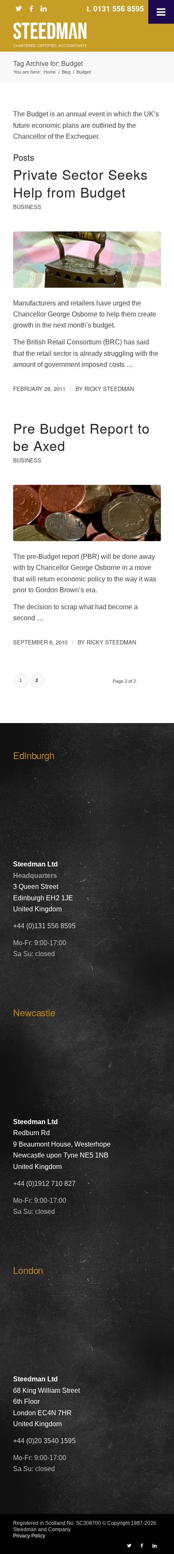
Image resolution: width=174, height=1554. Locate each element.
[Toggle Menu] (161, 12)
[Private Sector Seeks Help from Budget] (87, 259)
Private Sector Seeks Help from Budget (80, 182)
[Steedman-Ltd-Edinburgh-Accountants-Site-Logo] (72, 35)
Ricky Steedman (109, 389)
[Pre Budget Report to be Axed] (87, 513)
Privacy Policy (29, 1536)
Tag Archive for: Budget (48, 63)
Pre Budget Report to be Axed (81, 436)
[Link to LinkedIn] (43, 8)
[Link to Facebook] (31, 8)
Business (27, 207)
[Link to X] (19, 8)
